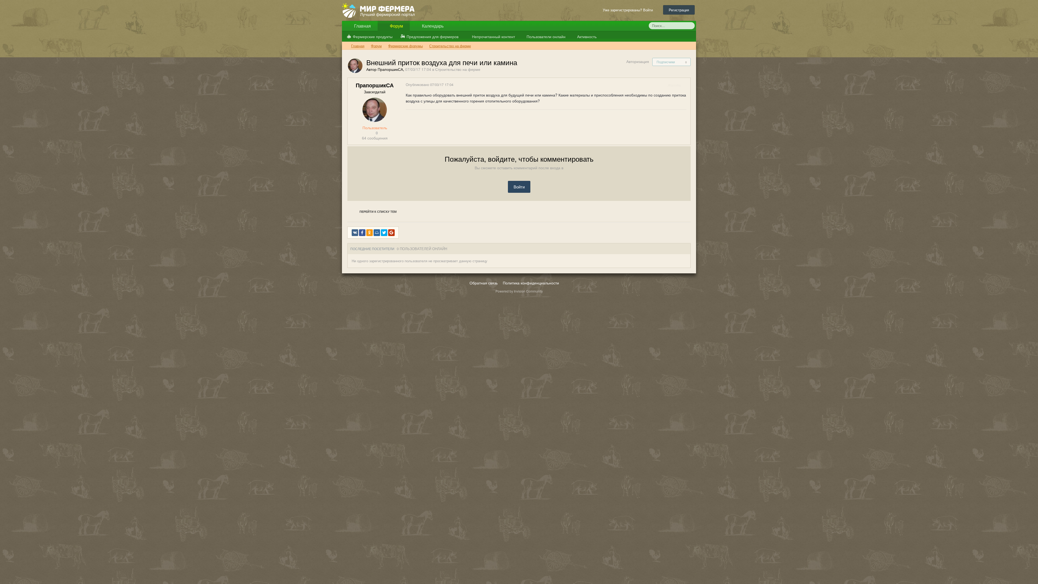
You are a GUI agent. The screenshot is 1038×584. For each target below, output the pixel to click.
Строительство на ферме (457, 69)
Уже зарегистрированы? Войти (629, 9)
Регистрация (679, 9)
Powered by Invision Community (519, 291)
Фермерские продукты (372, 36)
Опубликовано (429, 84)
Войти (519, 187)
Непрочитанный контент (493, 36)
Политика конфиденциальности (531, 283)
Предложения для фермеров (432, 36)
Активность (586, 36)
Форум (396, 26)
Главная (362, 26)
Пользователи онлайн (545, 36)
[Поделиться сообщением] (686, 85)
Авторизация (637, 61)
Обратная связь (484, 283)
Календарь (432, 26)
